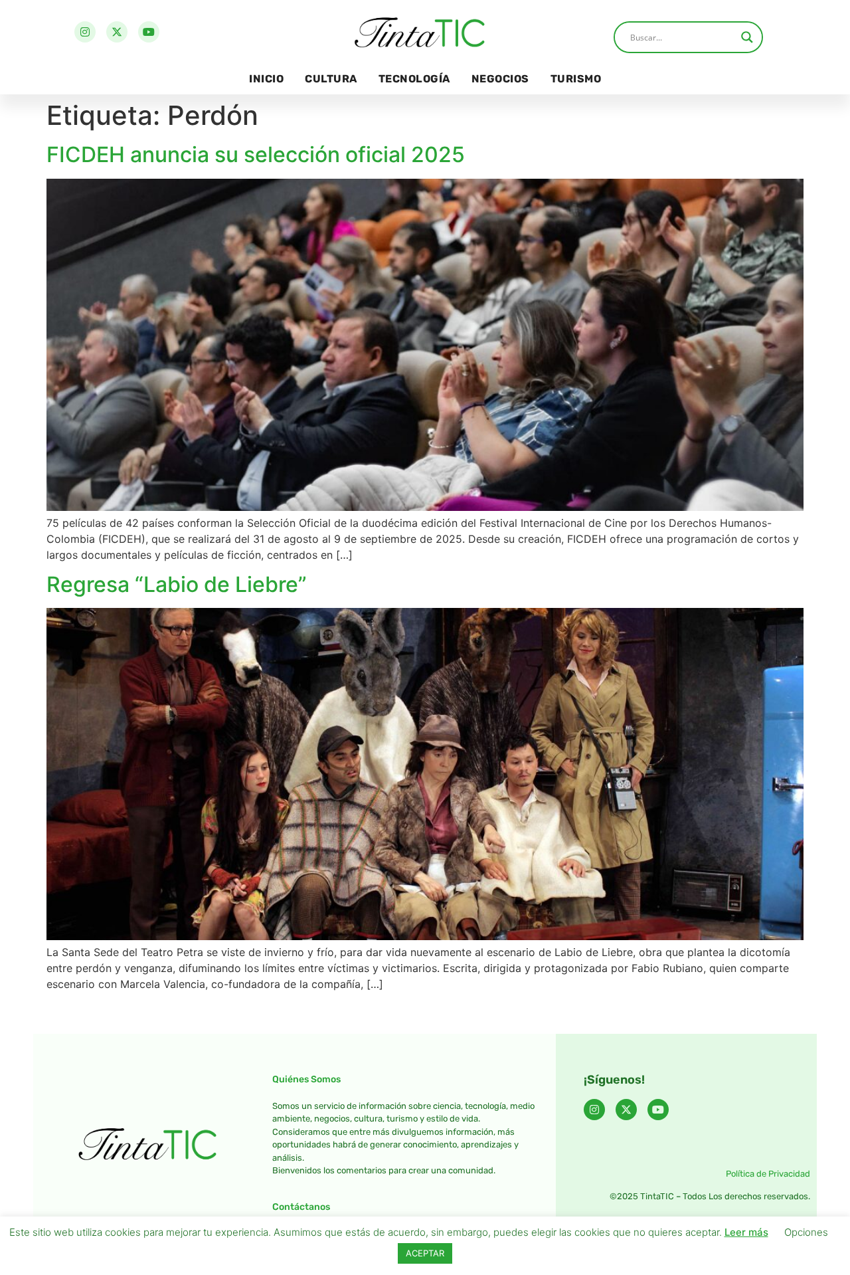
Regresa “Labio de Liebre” (176, 584)
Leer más (746, 1232)
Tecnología (414, 78)
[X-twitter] (117, 32)
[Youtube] (148, 32)
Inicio (266, 78)
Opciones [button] (806, 1232)
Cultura (331, 78)
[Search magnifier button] (747, 37)
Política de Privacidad (768, 1174)
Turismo (576, 78)
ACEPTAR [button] (425, 1253)
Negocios (500, 78)
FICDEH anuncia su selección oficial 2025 (255, 154)
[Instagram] (85, 32)
